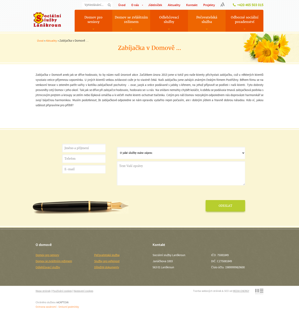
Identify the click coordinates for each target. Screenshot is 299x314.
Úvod (121, 5)
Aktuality (174, 5)
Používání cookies (62, 291)
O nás (135, 5)
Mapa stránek (43, 291)
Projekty (209, 5)
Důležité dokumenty (106, 267)
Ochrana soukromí (46, 307)
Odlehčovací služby (169, 19)
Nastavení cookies (83, 291)
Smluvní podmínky (68, 307)
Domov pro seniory (93, 19)
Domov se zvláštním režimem (131, 19)
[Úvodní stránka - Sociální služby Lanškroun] (47, 19)
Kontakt (192, 5)
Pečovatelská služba (206, 19)
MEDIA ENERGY (241, 291)
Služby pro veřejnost (107, 261)
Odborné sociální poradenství (244, 19)
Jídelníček (155, 5)
